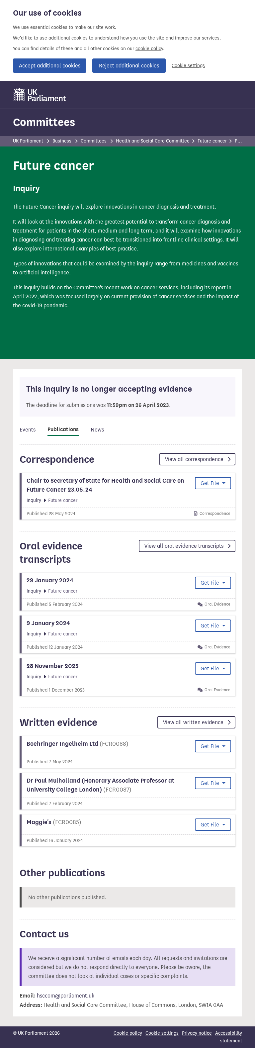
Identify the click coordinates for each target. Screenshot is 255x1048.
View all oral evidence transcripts (184, 546)
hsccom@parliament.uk (65, 996)
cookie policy (149, 48)
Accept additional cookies (49, 65)
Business (61, 141)
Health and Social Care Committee (153, 141)
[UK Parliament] (40, 94)
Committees (44, 122)
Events (28, 430)
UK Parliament (28, 141)
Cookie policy (128, 1033)
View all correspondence (195, 459)
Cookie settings (188, 65)
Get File (210, 483)
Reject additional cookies (129, 65)
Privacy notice (197, 1033)
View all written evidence (194, 722)
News (97, 430)
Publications (63, 429)
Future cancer (212, 141)
